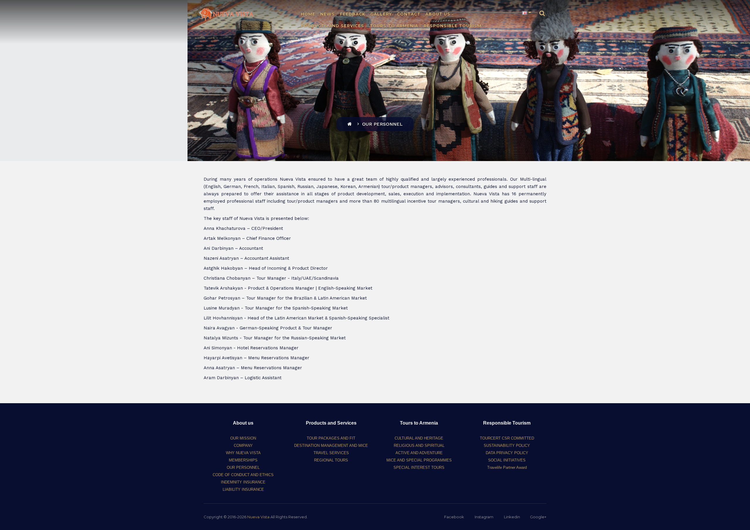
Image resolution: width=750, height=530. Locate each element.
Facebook (454, 516)
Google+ (538, 516)
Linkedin (512, 516)
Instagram (484, 516)
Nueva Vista (258, 516)
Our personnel (382, 124)
